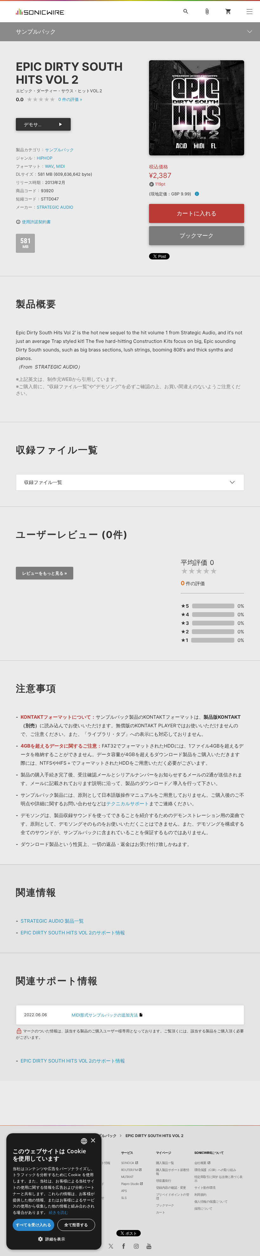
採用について (203, 1208)
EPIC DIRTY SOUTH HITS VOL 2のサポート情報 (73, 933)
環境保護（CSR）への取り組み (215, 1170)
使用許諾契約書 (33, 221)
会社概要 (200, 1163)
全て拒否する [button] (76, 1224)
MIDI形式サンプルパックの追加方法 (105, 1014)
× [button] (92, 1140)
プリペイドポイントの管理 (172, 1196)
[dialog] (53, 1191)
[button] (54, 1239)
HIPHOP (44, 157)
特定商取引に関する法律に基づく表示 (218, 1178)
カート (160, 1212)
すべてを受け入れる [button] (33, 1224)
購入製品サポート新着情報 (172, 1171)
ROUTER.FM (129, 1170)
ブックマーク (196, 235)
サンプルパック (59, 149)
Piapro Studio (130, 1184)
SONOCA (127, 1163)
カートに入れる (197, 213)
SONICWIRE (40, 11)
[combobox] (84, 1141)
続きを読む (58, 1212)
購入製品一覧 (165, 1163)
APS (124, 1191)
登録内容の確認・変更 (171, 1187)
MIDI (60, 166)
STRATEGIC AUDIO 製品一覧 (52, 921)
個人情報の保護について (211, 1201)
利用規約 (200, 1194)
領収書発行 (163, 1180)
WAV (49, 166)
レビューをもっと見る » (44, 573)
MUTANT (127, 1177)
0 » (70, 99)
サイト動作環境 (205, 1187)
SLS (124, 1198)
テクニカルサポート (127, 804)
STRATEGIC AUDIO (55, 207)
